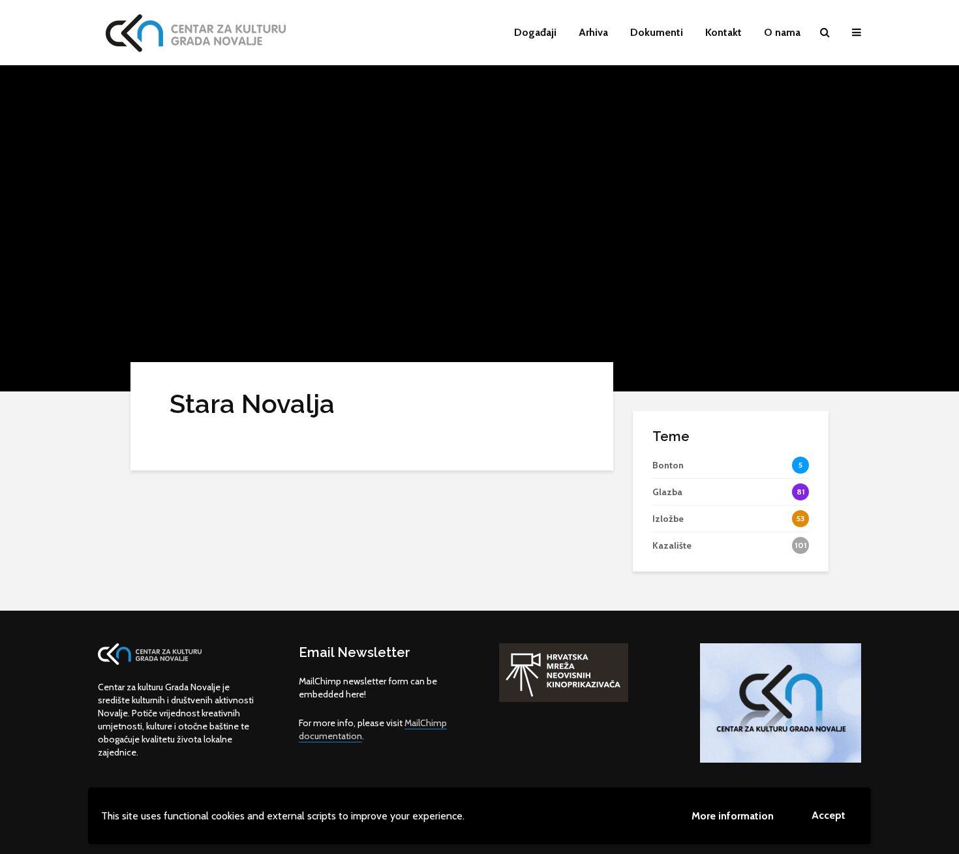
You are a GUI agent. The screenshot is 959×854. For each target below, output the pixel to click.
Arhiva (593, 32)
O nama (782, 32)
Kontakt (723, 32)
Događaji (535, 32)
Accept (828, 815)
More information (733, 816)
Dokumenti (656, 32)
